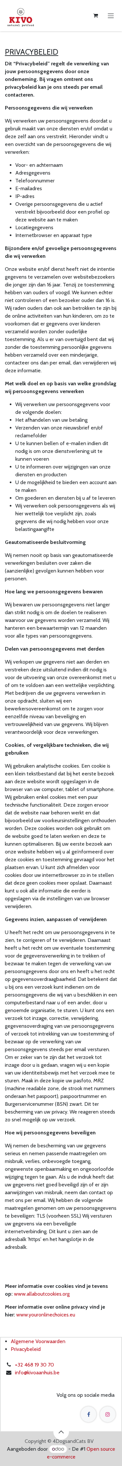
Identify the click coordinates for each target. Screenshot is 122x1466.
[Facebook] (88, 1414)
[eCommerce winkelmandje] (95, 15)
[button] (61, 1432)
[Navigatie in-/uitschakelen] (110, 15)
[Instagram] (107, 1414)
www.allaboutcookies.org (42, 1294)
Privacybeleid (26, 1349)
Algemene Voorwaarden (38, 1341)
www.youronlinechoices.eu (45, 1315)
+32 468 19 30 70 (34, 1365)
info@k (22, 1372)
